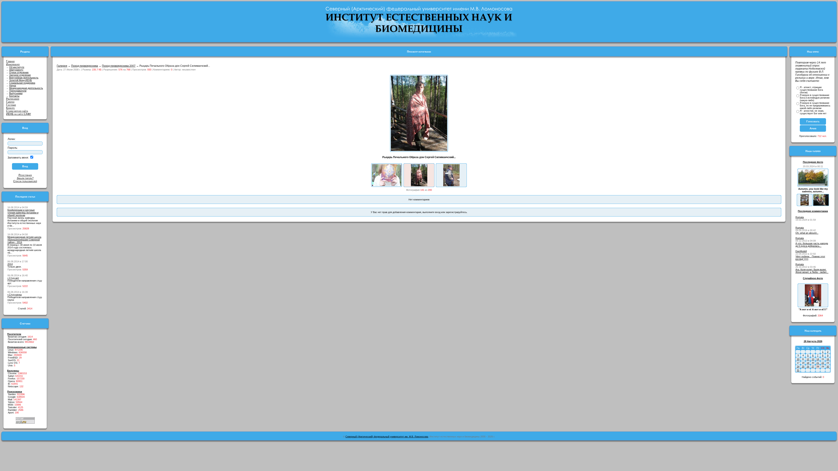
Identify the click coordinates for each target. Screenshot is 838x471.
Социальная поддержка (22, 83)
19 (808, 363)
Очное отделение (19, 72)
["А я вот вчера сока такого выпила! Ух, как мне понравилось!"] (386, 185)
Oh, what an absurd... (806, 233)
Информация (13, 64)
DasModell (801, 251)
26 (808, 366)
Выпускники (15, 93)
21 (817, 363)
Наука (12, 85)
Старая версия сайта (17, 111)
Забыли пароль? (25, 178)
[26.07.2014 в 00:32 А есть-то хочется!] (821, 204)
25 (803, 366)
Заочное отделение (20, 75)
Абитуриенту (16, 69)
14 (817, 359)
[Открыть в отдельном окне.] (419, 150)
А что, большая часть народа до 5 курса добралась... (811, 244)
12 (808, 359)
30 (827, 366)
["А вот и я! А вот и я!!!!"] (813, 305)
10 (798, 359)
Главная (10, 61)
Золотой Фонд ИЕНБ (20, 80)
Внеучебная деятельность (23, 77)
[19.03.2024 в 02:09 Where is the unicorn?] (804, 204)
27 (813, 366)
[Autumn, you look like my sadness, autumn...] (813, 184)
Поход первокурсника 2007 (119, 65)
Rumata (799, 217)
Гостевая (11, 104)
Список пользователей (25, 181)
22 (822, 363)
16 (827, 359)
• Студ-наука (14, 294)
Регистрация (25, 175)
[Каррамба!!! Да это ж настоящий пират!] (451, 185)
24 (798, 366)
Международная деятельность (26, 88)
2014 (10, 264)
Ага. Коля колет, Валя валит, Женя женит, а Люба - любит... (811, 270)
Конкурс (10, 107)
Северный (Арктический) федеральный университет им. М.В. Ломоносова (386, 436)
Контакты (14, 96)
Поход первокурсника (84, 65)
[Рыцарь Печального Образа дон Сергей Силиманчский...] (419, 185)
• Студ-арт (13, 278)
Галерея (10, 101)
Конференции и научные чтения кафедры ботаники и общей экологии (22, 213)
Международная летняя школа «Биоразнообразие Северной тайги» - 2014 (24, 240)
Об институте (16, 67)
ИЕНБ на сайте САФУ (18, 114)
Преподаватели (17, 90)
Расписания (12, 98)
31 (798, 370)
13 (813, 359)
